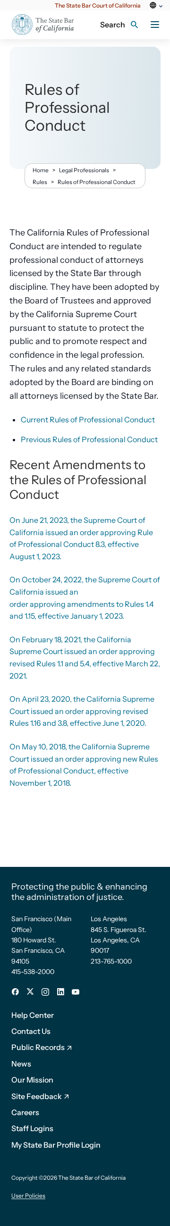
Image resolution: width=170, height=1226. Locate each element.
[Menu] (155, 24)
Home (41, 170)
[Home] (43, 24)
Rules (40, 181)
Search (112, 24)
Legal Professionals (84, 170)
